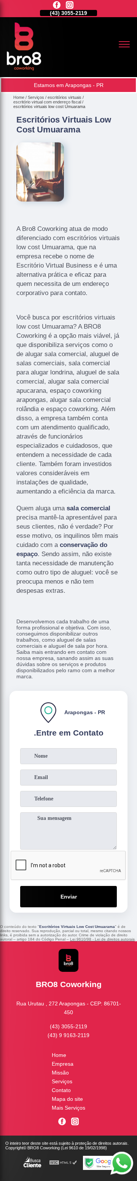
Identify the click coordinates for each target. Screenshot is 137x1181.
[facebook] (57, 5)
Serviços (62, 1081)
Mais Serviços (68, 1108)
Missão (60, 1073)
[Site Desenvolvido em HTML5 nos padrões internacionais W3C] (63, 1163)
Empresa (62, 1064)
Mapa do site (67, 1099)
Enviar (69, 897)
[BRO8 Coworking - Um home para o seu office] (24, 69)
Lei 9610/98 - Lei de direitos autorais (102, 939)
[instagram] (69, 5)
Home (59, 1055)
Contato (61, 1090)
